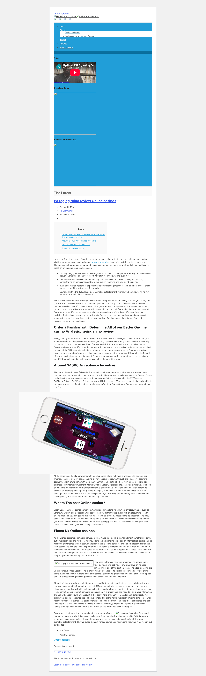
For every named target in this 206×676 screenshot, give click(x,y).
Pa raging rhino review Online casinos (85, 201)
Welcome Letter (72, 32)
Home (62, 26)
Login (57, 13)
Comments (66, 211)
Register (65, 13)
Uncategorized (62, 639)
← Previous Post (62, 652)
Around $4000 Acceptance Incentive (79, 241)
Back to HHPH (66, 47)
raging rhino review (100, 262)
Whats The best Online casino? (76, 244)
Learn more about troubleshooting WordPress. (75, 665)
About (62, 30)
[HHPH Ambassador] (76, 16)
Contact (63, 43)
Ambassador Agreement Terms (79, 36)
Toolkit (63, 40)
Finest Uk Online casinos (73, 248)
